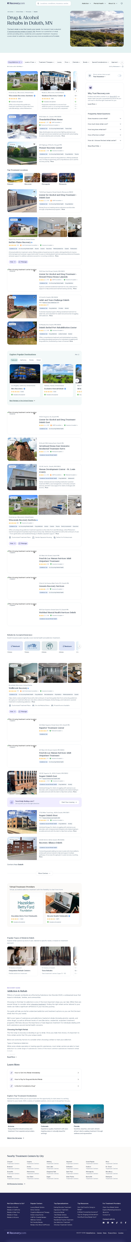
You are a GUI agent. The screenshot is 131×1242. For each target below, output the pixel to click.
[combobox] (53, 3)
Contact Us (106, 1215)
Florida (31, 360)
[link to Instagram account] (121, 1223)
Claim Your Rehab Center (111, 1207)
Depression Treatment (61, 1210)
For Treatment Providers (112, 1203)
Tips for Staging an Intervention (87, 1214)
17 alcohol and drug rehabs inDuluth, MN (21, 31)
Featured (14, 360)
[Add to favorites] (34, 117)
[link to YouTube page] (112, 1223)
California (23, 360)
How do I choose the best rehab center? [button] (102, 140)
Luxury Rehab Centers (37, 1207)
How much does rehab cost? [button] (98, 124)
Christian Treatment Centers (63, 1225)
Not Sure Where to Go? (15, 1203)
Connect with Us (109, 1219)
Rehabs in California (13, 1210)
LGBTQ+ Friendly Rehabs (38, 1217)
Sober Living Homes (36, 1215)
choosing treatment (38, 1004)
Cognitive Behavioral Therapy (39, 1212)
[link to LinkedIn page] (108, 1223)
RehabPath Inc (90, 1233)
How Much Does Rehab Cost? (87, 1217)
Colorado (44, 1126)
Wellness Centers (35, 1220)
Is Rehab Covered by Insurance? (87, 1212)
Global (39, 360)
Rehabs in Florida (12, 1207)
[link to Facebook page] (125, 1223)
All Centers (10, 11)
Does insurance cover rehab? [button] (98, 118)
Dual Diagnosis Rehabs (61, 1217)
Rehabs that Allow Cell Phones (40, 1225)
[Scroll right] (122, 62)
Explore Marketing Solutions (112, 1210)
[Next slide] (76, 91)
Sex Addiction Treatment (62, 1222)
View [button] (11, 262)
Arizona (11, 1126)
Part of (49, 302)
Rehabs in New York (13, 1212)
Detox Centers (35, 1210)
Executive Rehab (59, 1212)
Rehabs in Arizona (13, 1217)
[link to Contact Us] (103, 1223)
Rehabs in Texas (12, 1215)
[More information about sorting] (123, 66)
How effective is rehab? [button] (96, 135)
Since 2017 (113, 96)
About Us (106, 1212)
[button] (20, 66)
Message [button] (24, 262)
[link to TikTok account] (117, 1223)
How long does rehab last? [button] (97, 129)
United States (19, 11)
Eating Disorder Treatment (62, 1207)
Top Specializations (61, 1203)
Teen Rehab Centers (60, 1215)
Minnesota (28, 11)
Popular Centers (36, 1203)
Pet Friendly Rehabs (36, 1222)
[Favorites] (122, 3)
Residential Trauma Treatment (63, 1220)
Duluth (20, 864)
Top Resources (82, 1203)
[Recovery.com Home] (16, 3)
